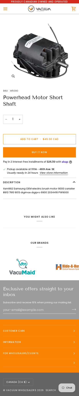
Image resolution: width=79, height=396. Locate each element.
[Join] (73, 309)
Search (51, 390)
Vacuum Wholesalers (21, 390)
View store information (54, 173)
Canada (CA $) (16, 382)
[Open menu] (9, 8)
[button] (39, 363)
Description (11, 182)
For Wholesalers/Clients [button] (21, 353)
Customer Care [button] (14, 330)
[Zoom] (39, 50)
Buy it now (39, 152)
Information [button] (12, 342)
